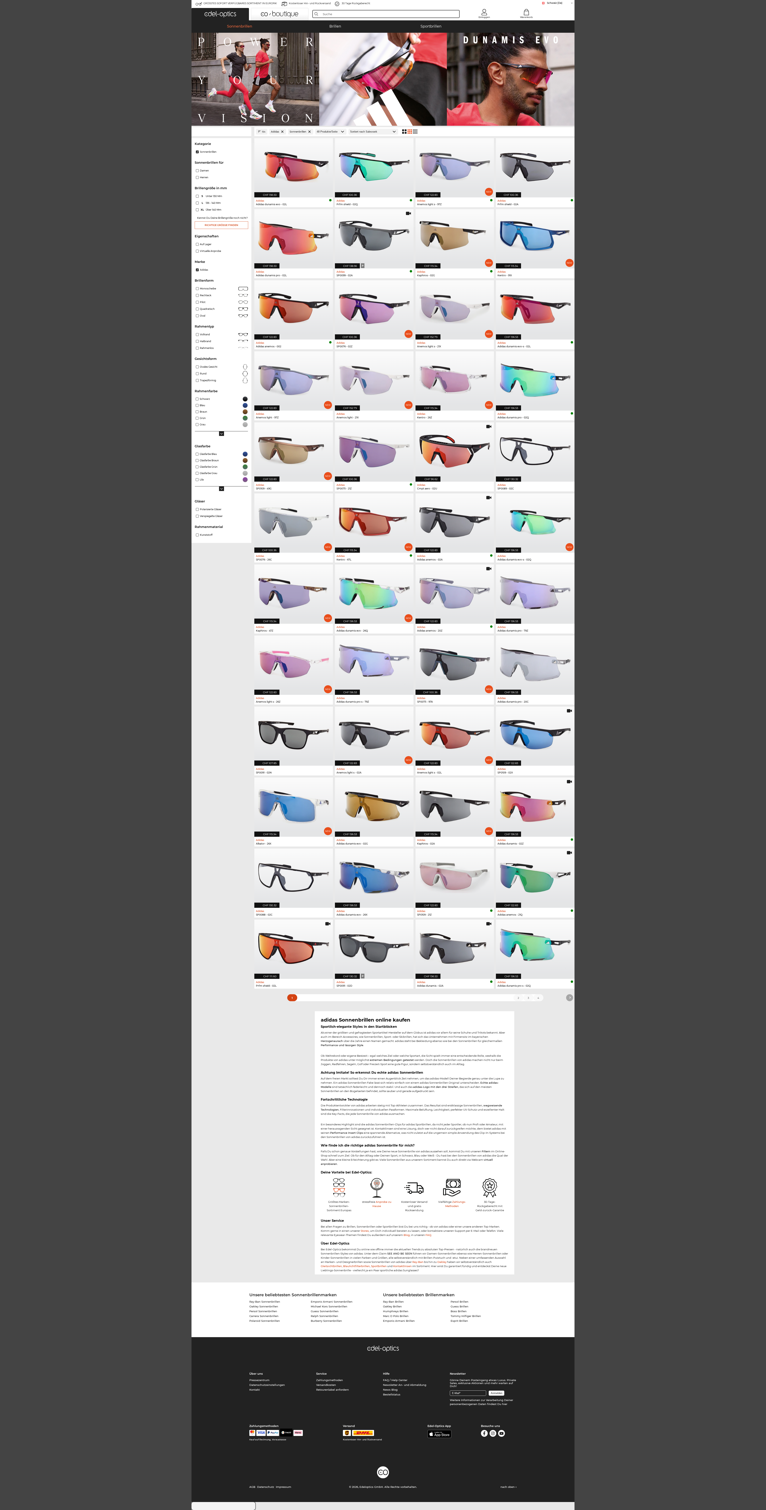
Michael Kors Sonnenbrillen (329, 1306)
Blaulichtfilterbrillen (356, 1266)
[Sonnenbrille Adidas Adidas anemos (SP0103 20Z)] (455, 592)
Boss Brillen (459, 1311)
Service (321, 1373)
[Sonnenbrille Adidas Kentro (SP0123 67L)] (374, 521)
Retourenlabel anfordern (332, 1389)
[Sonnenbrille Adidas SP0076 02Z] (374, 307)
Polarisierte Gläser (210, 509)
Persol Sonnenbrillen (263, 1311)
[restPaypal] (273, 1433)
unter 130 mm (212, 196)
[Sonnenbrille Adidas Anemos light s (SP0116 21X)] (455, 307)
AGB (252, 1486)
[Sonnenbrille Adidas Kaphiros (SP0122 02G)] (455, 236)
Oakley (441, 1261)
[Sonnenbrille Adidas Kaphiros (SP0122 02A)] (455, 805)
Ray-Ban (417, 1261)
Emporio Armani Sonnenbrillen (331, 1301)
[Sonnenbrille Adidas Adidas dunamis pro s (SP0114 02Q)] (535, 947)
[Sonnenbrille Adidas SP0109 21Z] (455, 876)
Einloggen (484, 17)
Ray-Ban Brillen (393, 1301)
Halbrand (205, 341)
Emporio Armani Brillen (399, 1320)
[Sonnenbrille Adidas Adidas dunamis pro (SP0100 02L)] (293, 236)
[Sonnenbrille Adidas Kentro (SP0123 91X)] (535, 236)
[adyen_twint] (286, 1433)
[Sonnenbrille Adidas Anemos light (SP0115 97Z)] (293, 378)
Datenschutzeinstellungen (267, 1384)
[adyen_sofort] (298, 1433)
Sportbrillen (379, 1266)
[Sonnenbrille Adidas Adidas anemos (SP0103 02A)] (455, 521)
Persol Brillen (459, 1301)
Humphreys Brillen (395, 1311)
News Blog (390, 1389)
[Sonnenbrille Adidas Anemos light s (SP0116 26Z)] (293, 663)
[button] (220, 14)
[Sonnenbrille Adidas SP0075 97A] (455, 663)
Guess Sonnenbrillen (325, 1311)
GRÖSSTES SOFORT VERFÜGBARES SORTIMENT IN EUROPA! (240, 3)
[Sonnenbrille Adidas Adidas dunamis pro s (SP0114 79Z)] (374, 663)
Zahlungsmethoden (329, 1380)
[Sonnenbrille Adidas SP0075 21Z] (374, 449)
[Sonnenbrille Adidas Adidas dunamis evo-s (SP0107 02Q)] (535, 521)
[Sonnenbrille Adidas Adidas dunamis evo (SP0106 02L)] (293, 165)
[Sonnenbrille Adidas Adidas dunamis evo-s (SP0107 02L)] (535, 307)
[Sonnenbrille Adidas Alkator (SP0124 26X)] (293, 805)
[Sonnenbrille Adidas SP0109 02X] (535, 734)
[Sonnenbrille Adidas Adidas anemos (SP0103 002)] (293, 307)
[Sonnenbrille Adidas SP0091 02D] (374, 947)
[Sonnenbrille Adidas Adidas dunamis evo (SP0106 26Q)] (374, 592)
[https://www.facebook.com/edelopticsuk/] (484, 1434)
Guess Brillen (459, 1306)
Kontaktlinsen (402, 1266)
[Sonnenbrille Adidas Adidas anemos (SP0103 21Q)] (535, 876)
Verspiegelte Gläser (211, 516)
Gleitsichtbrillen (331, 1266)
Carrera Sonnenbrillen (263, 1316)
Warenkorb (526, 17)
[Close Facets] (221, 131)
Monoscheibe (208, 288)
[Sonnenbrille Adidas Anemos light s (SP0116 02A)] (374, 734)
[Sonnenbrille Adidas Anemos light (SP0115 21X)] (374, 378)
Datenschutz (265, 1486)
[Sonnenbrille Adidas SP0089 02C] (535, 449)
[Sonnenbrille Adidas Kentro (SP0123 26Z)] (455, 378)
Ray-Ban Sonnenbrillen (264, 1301)
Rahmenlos (207, 348)
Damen (204, 170)
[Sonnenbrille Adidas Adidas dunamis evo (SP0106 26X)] (374, 876)
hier (504, 1404)
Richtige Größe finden (221, 225)
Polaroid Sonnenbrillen (264, 1320)
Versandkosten (326, 1384)
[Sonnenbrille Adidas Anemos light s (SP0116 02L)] (455, 734)
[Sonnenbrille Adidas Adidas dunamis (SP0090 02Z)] (535, 805)
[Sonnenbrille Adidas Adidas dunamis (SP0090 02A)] (455, 947)
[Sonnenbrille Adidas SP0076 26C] (293, 521)
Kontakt (254, 1389)
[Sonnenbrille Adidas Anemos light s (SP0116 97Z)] (455, 165)
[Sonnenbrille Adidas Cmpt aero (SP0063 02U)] (455, 449)
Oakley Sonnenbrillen (263, 1306)
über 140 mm (211, 209)
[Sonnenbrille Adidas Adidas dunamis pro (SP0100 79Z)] (535, 592)
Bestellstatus (391, 1394)
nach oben (507, 1486)
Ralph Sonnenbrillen (324, 1316)
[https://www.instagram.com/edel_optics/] (493, 1434)
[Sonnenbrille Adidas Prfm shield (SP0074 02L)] (293, 947)
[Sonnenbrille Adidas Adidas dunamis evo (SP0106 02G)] (374, 805)
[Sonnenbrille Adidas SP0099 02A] (374, 236)
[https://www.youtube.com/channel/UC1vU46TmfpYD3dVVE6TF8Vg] (501, 1434)
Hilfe (386, 1373)
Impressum (283, 1486)
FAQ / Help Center (395, 1380)
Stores (365, 1230)
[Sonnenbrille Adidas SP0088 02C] (293, 876)
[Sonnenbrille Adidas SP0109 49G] (293, 449)
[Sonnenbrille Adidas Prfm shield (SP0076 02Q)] (374, 165)
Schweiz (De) (554, 2)
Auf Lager (205, 244)
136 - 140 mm (212, 202)
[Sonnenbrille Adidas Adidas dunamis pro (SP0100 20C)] (535, 663)
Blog (407, 1235)
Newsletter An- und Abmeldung (404, 1384)
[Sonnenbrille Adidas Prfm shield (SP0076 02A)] (535, 165)
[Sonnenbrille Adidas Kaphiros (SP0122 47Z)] (293, 592)
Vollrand (205, 334)
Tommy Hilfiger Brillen (466, 1316)
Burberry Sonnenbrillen (326, 1320)
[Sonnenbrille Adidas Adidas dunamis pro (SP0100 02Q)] (535, 378)
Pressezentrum (259, 1380)
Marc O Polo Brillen (396, 1316)
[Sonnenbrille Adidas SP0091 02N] (293, 734)
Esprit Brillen (459, 1320)
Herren (204, 177)
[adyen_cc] (252, 1433)
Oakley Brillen (392, 1306)
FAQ (428, 1235)
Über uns (256, 1373)
